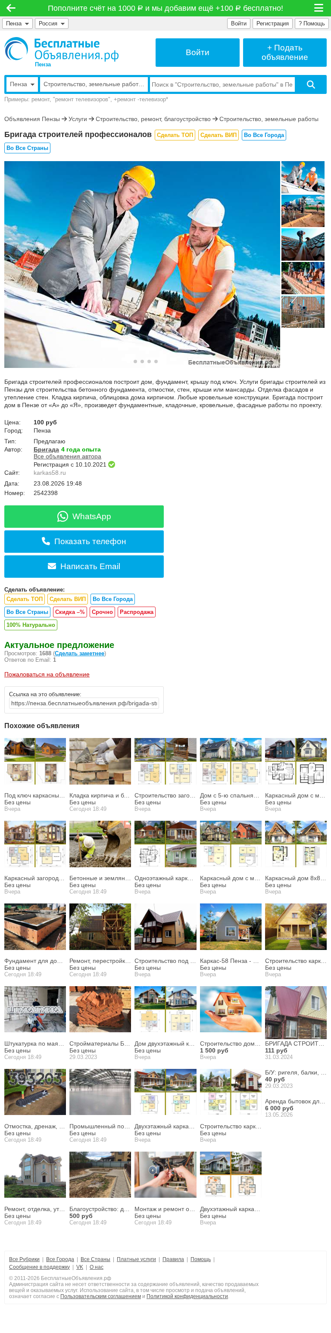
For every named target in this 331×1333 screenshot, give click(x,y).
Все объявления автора (67, 456)
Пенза (14, 23)
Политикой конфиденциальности (187, 1296)
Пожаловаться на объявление (47, 674)
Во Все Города (264, 135)
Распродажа (136, 612)
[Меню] (319, 8)
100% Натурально (30, 625)
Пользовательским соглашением (100, 1296)
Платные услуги (136, 1259)
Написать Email (90, 566)
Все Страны (95, 1259)
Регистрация (272, 23)
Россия (50, 23)
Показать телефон (90, 541)
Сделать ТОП (175, 135)
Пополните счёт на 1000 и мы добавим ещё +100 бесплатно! (166, 8)
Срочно (102, 612)
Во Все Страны (27, 148)
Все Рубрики (24, 1259)
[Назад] (11, 8)
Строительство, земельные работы (269, 118)
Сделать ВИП (218, 135)
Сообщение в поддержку (39, 1267)
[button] (128, 361)
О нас (96, 1267)
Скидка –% (70, 612)
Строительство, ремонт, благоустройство (153, 118)
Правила (173, 1259)
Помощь (200, 1259)
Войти (239, 23)
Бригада (46, 449)
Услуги (78, 118)
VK (79, 1267)
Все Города (60, 1259)
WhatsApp (91, 516)
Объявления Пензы (32, 118)
